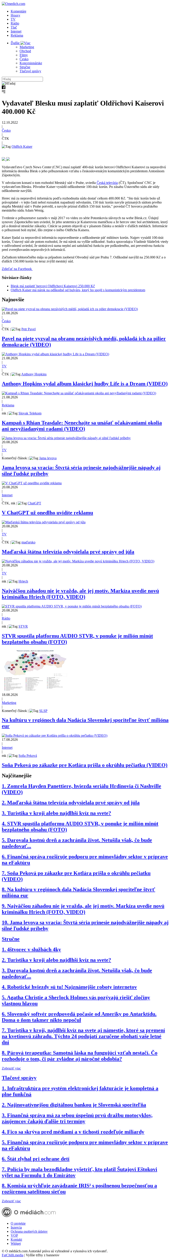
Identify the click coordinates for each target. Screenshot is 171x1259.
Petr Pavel (28, 329)
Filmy (24, 55)
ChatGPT (34, 503)
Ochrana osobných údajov (29, 1231)
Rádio (15, 23)
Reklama (17, 35)
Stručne (25, 67)
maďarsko (28, 542)
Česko (24, 59)
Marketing (27, 47)
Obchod (25, 51)
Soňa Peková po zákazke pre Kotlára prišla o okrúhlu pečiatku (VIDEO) (84, 765)
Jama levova (48, 458)
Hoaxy (15, 15)
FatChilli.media (12, 1255)
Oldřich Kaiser (22, 146)
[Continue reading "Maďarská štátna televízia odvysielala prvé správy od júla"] (44, 522)
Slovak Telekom (29, 413)
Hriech (23, 581)
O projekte (18, 1223)
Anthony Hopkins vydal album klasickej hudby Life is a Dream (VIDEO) (85, 384)
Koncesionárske (31, 63)
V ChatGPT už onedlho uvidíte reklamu (47, 513)
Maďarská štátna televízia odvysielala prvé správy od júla (68, 552)
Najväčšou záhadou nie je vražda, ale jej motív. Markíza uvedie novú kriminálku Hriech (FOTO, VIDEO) (80, 594)
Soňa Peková (27, 755)
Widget (16, 1243)
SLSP (43, 711)
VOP (14, 1235)
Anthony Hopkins (34, 374)
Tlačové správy (30, 71)
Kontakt (16, 1239)
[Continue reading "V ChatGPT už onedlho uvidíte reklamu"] (32, 483)
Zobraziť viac (11, 1068)
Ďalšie (15, 43)
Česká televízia (107, 183)
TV (13, 19)
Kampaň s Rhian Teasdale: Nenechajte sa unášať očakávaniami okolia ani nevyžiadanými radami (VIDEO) (82, 426)
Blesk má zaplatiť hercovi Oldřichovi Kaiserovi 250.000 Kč (53, 286)
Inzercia (16, 1227)
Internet (16, 31)
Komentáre (18, 11)
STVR (23, 626)
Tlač (14, 27)
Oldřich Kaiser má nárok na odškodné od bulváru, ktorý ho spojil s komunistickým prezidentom (78, 290)
